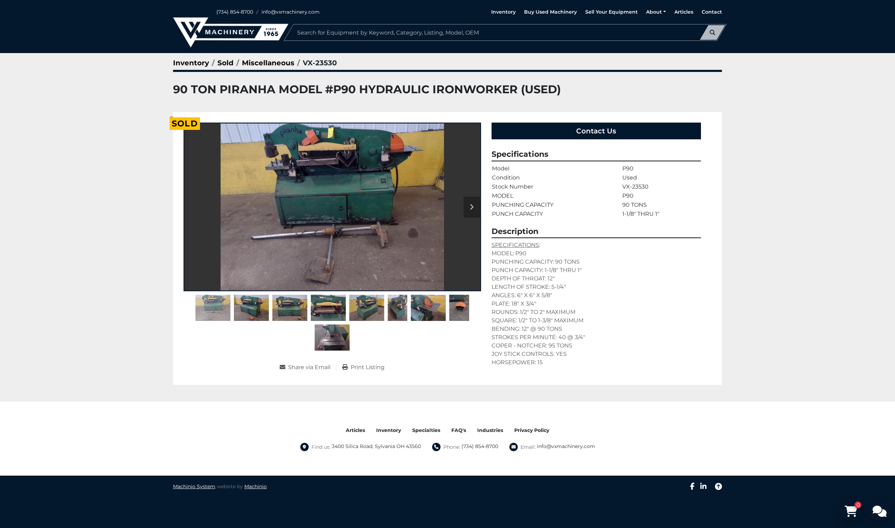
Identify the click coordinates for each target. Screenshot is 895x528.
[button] (656, 12)
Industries (490, 430)
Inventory (503, 12)
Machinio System (194, 486)
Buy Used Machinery (550, 12)
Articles (683, 12)
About (654, 12)
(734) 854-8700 (234, 12)
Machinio (255, 486)
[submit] (712, 32)
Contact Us (596, 131)
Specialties (426, 430)
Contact (712, 12)
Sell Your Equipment (611, 12)
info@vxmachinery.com (291, 12)
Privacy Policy (531, 430)
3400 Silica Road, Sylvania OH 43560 (376, 446)
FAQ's (458, 430)
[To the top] (718, 486)
